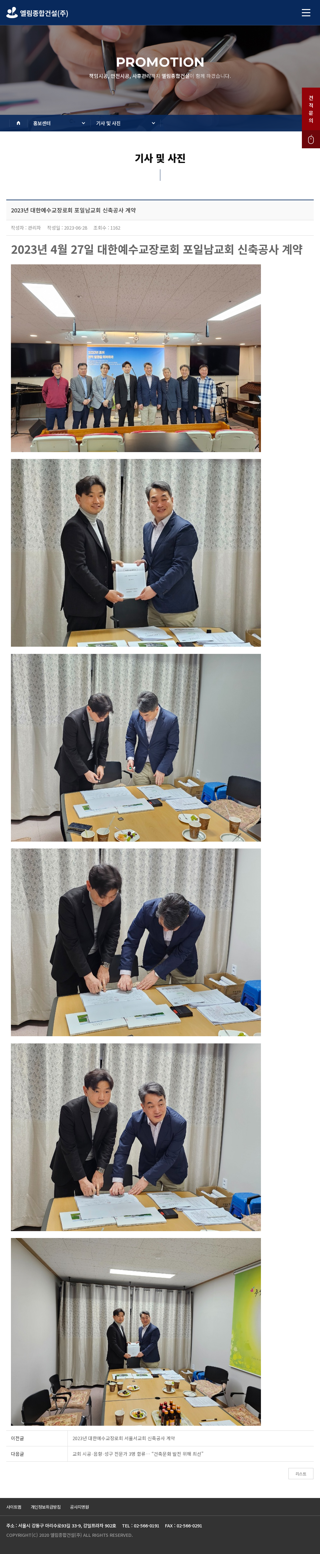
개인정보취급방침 (46, 1507)
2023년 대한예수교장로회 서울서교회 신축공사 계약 (123, 1438)
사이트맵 (13, 1507)
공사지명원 (79, 1507)
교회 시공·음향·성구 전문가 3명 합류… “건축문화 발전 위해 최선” (137, 1453)
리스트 (301, 1474)
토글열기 (305, 12)
